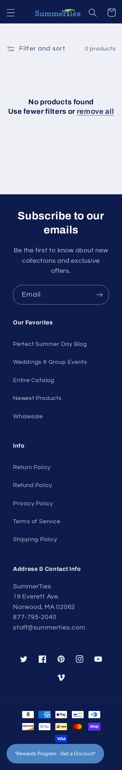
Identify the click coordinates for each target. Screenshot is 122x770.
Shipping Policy (35, 539)
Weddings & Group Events (50, 362)
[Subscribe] (99, 295)
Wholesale (28, 416)
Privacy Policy (33, 503)
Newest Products (37, 398)
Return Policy (32, 467)
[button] (10, 12)
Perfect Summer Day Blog (50, 344)
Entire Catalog (33, 380)
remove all (95, 111)
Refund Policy (32, 485)
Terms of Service (36, 521)
